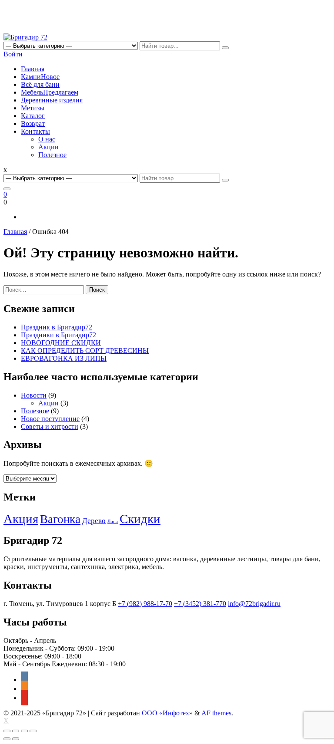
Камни (40, 76)
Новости (34, 395)
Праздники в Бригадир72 (58, 335)
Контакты (35, 131)
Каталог (33, 115)
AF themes (216, 713)
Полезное (52, 154)
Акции (48, 147)
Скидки (140, 519)
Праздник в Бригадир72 (56, 327)
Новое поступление (50, 418)
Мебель (49, 92)
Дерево (94, 521)
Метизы (32, 108)
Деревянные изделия (52, 100)
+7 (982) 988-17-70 (145, 603)
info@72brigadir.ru (254, 603)
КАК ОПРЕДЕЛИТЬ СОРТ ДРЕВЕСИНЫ (85, 350)
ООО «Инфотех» (167, 713)
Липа (112, 521)
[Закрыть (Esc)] (6, 731)
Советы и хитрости (49, 426)
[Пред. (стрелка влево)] (6, 738)
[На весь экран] (24, 731)
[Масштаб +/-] (33, 731)
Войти (13, 54)
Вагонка (60, 519)
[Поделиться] (15, 731)
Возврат (33, 123)
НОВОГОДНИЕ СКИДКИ (61, 342)
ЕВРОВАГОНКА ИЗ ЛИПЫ (64, 358)
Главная (32, 68)
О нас (46, 139)
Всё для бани (40, 84)
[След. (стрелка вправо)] (15, 738)
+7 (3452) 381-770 (200, 603)
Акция (20, 519)
